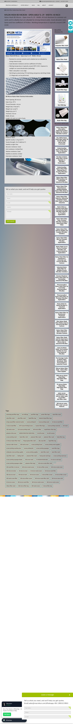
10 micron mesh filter (57, 422)
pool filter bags (34, 414)
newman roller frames (11, 444)
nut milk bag (25, 414)
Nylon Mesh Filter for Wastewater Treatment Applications (61, 315)
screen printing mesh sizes (59, 456)
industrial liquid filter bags (45, 418)
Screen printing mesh (44, 422)
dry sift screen (40, 433)
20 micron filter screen (60, 474)
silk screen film (42, 441)
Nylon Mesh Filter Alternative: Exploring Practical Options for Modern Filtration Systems (62, 130)
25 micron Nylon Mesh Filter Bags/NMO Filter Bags (62, 387)
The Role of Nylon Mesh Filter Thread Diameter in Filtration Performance (61, 160)
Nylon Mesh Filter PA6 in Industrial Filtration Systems (61, 332)
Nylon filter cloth (24, 437)
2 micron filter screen (47, 474)
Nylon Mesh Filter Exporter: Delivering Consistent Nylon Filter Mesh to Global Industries (61, 200)
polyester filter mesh (36, 437)
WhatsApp (9, 720)
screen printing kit (31, 422)
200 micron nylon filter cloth (42, 478)
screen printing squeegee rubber (14, 463)
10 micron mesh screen (36, 471)
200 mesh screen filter (11, 478)
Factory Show (64, 1)
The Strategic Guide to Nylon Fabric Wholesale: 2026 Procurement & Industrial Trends (62, 361)
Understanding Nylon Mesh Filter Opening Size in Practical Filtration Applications (61, 170)
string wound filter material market (15, 422)
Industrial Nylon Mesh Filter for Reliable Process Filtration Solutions (62, 270)
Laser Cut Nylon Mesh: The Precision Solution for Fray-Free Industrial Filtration (62, 351)
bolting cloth (20, 456)
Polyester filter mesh (62, 45)
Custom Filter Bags (61, 74)
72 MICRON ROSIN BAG (42, 459)
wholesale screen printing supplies (14, 452)
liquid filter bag (32, 418)
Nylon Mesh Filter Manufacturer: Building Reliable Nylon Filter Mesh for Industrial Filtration (61, 189)
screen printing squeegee (42, 448)
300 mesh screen (24, 444)
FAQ (38, 5)
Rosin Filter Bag (62, 120)
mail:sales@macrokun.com (48, 1)
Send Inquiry (10, 221)
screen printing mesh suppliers (52, 444)
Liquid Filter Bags (62, 90)
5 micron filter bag (47, 486)
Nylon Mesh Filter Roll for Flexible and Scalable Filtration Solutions (62, 231)
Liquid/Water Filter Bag (50, 429)
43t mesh (65, 425)
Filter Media (24, 5)
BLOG (33, 5)
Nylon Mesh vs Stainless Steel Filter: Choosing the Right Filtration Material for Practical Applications (62, 210)
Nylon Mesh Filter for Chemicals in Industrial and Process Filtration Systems (61, 260)
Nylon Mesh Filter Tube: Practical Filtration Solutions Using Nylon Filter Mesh (62, 222)
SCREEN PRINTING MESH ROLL (27, 433)
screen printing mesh (11, 437)
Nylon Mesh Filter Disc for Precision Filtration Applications (61, 240)
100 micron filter (37, 429)
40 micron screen (23, 471)
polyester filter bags (30, 463)
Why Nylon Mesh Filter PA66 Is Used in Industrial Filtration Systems (62, 324)
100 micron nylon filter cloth (45, 463)
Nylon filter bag (61, 437)
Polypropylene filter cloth (29, 441)
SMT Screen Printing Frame (26, 425)
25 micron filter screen (42, 467)
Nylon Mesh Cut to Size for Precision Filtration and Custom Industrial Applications (61, 250)
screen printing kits (28, 448)
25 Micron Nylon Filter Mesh (13, 441)
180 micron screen (10, 474)
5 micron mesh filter (11, 425)
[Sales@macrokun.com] (70, 23)
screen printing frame (36, 444)
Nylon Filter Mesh (20, 10)
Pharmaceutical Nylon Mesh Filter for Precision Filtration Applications (61, 297)
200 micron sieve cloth (57, 478)
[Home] (5, 10)
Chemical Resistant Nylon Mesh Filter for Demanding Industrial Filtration (61, 278)
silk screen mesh (29, 459)
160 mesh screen (10, 429)
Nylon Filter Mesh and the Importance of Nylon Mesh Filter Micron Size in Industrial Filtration (62, 340)
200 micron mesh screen (28, 467)
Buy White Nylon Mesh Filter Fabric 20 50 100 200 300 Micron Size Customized (62, 141)
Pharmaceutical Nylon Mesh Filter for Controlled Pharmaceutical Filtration (61, 288)
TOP (71, 31)
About (44, 5)
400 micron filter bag (23, 486)
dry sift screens (51, 433)
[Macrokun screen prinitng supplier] (3, 5)
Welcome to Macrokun (11, 1)
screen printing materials (54, 425)
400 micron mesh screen (53, 482)
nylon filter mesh (57, 414)
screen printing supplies (32, 452)
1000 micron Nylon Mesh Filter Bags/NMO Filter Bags (62, 378)
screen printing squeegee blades (14, 459)
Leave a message (47, 695)
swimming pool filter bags (12, 414)
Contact (58, 1)
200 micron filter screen (26, 478)
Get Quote (7, 714)
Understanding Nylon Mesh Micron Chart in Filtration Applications (62, 151)
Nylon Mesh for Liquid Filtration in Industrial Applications (61, 306)
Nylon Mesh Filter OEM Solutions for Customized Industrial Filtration (62, 180)
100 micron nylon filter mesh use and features (62, 405)
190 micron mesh (22, 474)
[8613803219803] (70, 27)
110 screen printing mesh (24, 429)
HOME (7, 10)
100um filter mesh (10, 486)
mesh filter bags (56, 448)
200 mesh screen (36, 486)
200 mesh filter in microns (12, 467)
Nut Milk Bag (62, 105)
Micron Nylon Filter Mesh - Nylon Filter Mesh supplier (62, 370)
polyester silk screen (11, 433)
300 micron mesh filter (23, 482)
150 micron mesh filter (50, 471)
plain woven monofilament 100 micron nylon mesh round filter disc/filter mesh (62, 396)
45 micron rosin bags (56, 459)
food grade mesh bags (45, 456)
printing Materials (11, 5)
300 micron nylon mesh (56, 467)
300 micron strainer (11, 471)
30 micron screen (10, 482)
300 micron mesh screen (38, 482)
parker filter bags (45, 414)
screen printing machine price (13, 448)
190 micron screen (34, 474)
